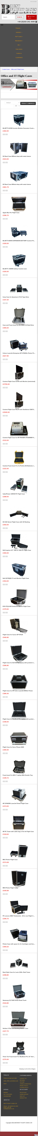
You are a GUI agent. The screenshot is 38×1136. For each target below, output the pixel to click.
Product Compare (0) (28, 103)
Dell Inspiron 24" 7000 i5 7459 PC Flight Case (17, 550)
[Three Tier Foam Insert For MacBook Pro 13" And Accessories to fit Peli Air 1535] (19, 1048)
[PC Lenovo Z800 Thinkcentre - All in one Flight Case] (19, 907)
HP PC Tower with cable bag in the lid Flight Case (18, 831)
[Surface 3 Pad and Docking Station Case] (19, 1020)
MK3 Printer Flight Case (10, 888)
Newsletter (23, 1098)
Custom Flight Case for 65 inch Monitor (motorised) (19, 381)
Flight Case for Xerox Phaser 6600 (13, 747)
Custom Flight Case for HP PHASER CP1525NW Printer (20, 437)
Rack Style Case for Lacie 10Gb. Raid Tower (16, 972)
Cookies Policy (24, 1087)
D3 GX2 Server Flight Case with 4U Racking (16, 522)
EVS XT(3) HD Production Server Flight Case (16, 606)
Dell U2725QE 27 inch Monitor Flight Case (16, 578)
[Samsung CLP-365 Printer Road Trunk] (19, 992)
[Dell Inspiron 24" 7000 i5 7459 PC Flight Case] (19, 542)
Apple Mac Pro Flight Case (11, 212)
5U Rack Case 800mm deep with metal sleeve (17, 156)
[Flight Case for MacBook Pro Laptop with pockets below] (19, 710)
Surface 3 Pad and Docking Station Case (15, 1028)
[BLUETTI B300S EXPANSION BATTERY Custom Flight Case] (19, 232)
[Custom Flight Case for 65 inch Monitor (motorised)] (19, 373)
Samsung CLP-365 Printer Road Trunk (14, 1000)
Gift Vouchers (8, 1094)
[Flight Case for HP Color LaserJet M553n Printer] (19, 682)
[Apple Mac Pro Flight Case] (19, 204)
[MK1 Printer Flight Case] (19, 851)
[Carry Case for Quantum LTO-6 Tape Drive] (19, 288)
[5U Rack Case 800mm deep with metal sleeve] (19, 148)
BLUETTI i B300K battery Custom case (15, 268)
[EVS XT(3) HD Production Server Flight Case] (19, 598)
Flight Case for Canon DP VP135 (13, 634)
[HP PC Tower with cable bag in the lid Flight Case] (19, 823)
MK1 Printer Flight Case (10, 859)
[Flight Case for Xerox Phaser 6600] (19, 738)
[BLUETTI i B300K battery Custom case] (19, 260)
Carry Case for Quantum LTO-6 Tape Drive (16, 297)
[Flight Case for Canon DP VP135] (19, 626)
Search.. (19, 17)
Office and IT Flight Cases (17, 69)
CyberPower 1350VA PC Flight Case (14, 494)
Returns (22, 1080)
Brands (6, 1092)
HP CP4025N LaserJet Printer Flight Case (15, 803)
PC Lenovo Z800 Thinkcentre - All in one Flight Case (19, 916)
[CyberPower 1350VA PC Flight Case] (19, 485)
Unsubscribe (7, 1096)
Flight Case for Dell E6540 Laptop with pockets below (19, 662)
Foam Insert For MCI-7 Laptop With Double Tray (18, 775)
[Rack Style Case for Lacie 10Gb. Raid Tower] (19, 964)
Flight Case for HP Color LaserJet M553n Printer (18, 690)
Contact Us (23, 1078)
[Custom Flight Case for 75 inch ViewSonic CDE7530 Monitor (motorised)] (19, 401)
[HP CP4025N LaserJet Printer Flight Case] (19, 795)
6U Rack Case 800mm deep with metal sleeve (17, 184)
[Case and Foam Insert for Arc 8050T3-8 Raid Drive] (19, 316)
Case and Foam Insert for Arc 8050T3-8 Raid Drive (18, 325)
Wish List (22, 1096)
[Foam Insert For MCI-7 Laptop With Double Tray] (19, 766)
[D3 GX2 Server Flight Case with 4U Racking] (19, 513)
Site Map (22, 1082)
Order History (24, 1094)
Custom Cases (6, 69)
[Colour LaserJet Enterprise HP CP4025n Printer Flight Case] (19, 344)
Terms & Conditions (25, 1083)
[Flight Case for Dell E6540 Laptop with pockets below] (19, 654)
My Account (23, 1092)
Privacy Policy (24, 1085)
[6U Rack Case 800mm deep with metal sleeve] (19, 176)
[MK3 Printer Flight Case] (19, 879)
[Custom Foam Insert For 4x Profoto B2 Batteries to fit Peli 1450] (19, 457)
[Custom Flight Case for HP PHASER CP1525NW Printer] (19, 429)
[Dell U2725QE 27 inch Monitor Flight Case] (19, 570)
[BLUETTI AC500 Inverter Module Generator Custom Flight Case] (19, 120)
